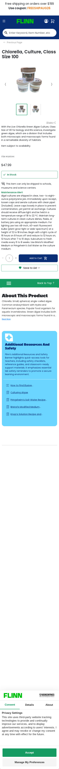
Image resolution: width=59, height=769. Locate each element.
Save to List (30, 268)
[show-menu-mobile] (4, 21)
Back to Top (44, 283)
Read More (6, 319)
